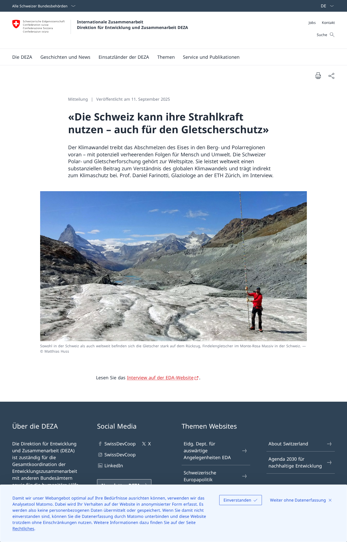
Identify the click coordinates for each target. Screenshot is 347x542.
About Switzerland (288, 444)
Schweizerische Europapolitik (200, 476)
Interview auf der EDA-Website (160, 377)
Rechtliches (23, 528)
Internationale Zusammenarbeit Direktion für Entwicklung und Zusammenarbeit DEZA (132, 24)
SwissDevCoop (120, 444)
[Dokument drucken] (318, 75)
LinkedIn (113, 465)
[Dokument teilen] (331, 75)
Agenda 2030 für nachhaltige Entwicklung (295, 462)
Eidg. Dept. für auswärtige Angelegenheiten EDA (207, 450)
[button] (22, 57)
